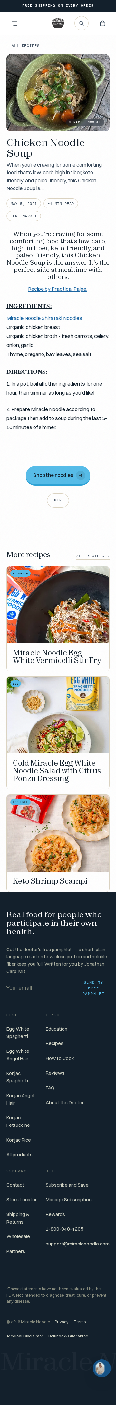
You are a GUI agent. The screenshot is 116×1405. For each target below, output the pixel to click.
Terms (80, 1321)
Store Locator (21, 1200)
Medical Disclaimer (25, 1336)
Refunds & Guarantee (68, 1336)
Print (58, 500)
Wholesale (18, 1236)
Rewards (55, 1214)
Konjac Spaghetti (17, 1077)
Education (56, 1029)
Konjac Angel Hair (20, 1099)
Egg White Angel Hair (17, 1054)
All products (19, 1155)
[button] (102, 23)
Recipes (54, 1043)
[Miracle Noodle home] (58, 23)
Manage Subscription (69, 1200)
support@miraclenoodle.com (78, 1244)
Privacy (62, 1321)
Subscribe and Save (67, 1185)
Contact (15, 1185)
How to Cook (60, 1058)
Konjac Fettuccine (18, 1121)
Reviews (55, 1073)
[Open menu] (13, 23)
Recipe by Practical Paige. (57, 289)
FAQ (50, 1088)
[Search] (81, 23)
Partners (15, 1251)
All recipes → (93, 556)
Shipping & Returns (18, 1218)
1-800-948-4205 (64, 1229)
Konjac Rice (18, 1140)
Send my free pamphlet (93, 988)
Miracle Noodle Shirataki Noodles (44, 318)
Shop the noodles (58, 475)
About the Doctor (65, 1102)
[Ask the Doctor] (102, 1368)
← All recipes (23, 45)
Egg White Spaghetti (17, 1032)
